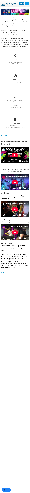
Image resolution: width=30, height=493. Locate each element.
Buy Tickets (4, 135)
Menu (27, 3)
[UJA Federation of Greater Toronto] (8, 4)
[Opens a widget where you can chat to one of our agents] (6, 490)
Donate (21, 3)
